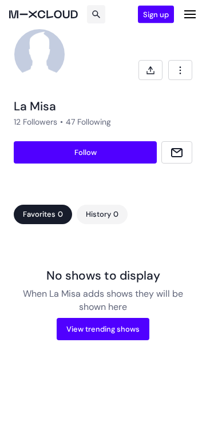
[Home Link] (43, 14)
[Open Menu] (190, 14)
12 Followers (35, 122)
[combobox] (180, 70)
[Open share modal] (150, 70)
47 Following (88, 122)
